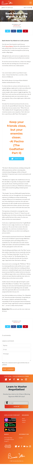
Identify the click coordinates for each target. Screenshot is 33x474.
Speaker (24, 420)
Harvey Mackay (9, 46)
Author (23, 422)
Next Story (27, 7)
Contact (21, 437)
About (23, 418)
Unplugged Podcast (9, 439)
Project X (6, 441)
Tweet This (18, 158)
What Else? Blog (8, 437)
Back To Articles (7, 7)
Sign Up (16, 406)
